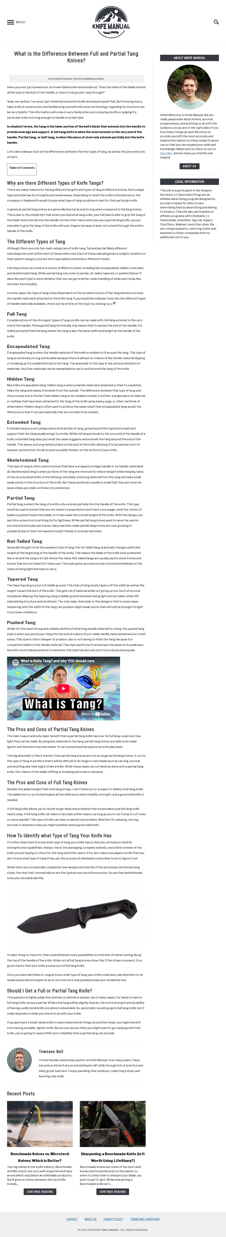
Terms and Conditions (145, 1219)
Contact (72, 1219)
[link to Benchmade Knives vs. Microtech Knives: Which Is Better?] (40, 1124)
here (109, 303)
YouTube (166, 153)
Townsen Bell (51, 1051)
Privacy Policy (113, 1219)
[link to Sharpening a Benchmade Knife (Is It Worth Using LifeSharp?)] (112, 1124)
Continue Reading (40, 1191)
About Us (189, 166)
